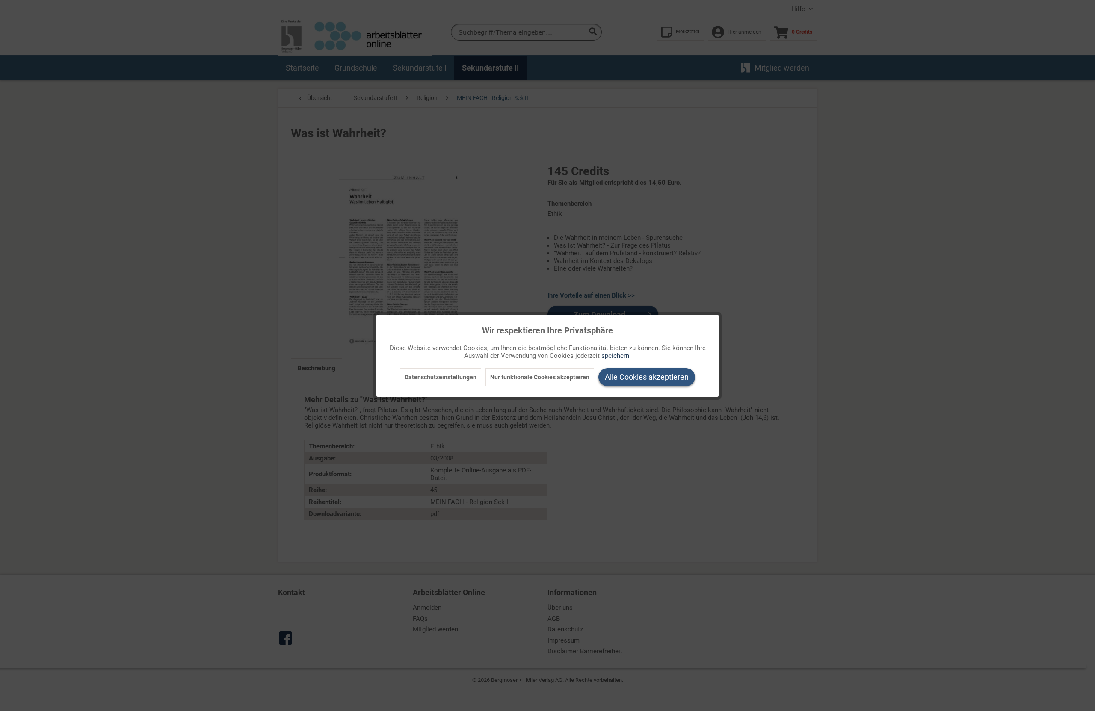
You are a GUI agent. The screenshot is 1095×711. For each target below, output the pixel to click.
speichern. (616, 356)
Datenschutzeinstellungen (440, 377)
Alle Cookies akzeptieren (647, 376)
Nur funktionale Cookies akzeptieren (539, 377)
